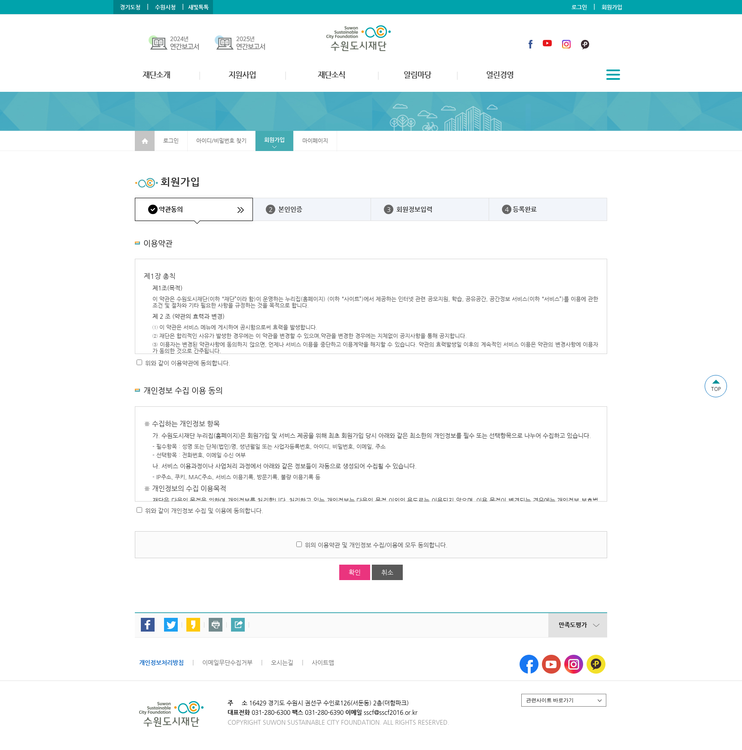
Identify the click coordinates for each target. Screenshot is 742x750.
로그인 (579, 7)
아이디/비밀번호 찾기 (221, 140)
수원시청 (165, 7)
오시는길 (282, 662)
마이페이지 (315, 140)
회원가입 (612, 7)
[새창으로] (529, 658)
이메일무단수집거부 (227, 662)
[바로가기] (182, 44)
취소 (387, 572)
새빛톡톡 (198, 7)
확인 (355, 572)
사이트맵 (323, 662)
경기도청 (130, 7)
